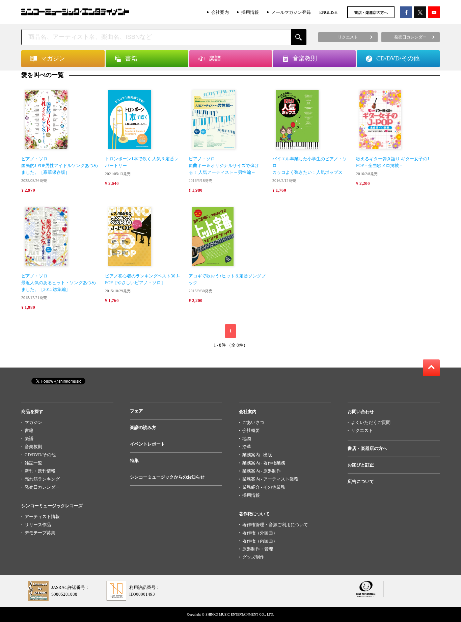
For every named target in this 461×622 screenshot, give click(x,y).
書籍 (29, 430)
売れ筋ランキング (42, 479)
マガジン (33, 422)
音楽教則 (33, 446)
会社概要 (251, 430)
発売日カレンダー (42, 487)
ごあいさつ (253, 422)
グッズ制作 (253, 557)
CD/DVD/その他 (40, 454)
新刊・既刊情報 (40, 471)
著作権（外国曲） (259, 532)
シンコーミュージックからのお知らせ (167, 477)
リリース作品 (38, 524)
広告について (361, 481)
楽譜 (29, 438)
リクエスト (362, 430)
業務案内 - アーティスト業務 (270, 479)
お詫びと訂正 (361, 464)
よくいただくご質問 (370, 422)
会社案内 (220, 12)
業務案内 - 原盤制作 (261, 471)
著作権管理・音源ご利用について (275, 524)
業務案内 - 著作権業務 (263, 462)
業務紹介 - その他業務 (263, 487)
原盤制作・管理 (257, 548)
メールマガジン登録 (291, 12)
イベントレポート (147, 444)
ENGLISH (328, 12)
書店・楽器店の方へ (371, 12)
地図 (246, 438)
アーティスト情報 (42, 516)
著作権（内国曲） (259, 540)
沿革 (246, 446)
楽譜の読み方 (143, 427)
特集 (134, 460)
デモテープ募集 (40, 532)
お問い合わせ (361, 411)
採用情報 (250, 12)
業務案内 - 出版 (257, 454)
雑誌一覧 (33, 462)
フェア (136, 410)
